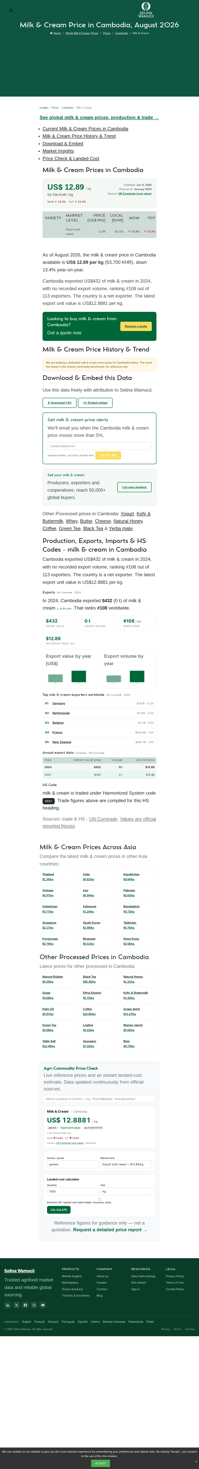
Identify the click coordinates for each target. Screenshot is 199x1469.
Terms (177, 1329)
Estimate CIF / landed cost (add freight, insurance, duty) (79, 1202)
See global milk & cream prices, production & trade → (99, 117)
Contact (102, 1289)
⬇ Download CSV (60, 402)
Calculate (59, 1209)
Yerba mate (121, 528)
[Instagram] (34, 1305)
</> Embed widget (95, 402)
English (26, 1321)
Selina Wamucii (19, 1270)
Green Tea (69, 528)
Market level (107, 1158)
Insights (44, 107)
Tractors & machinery (76, 1295)
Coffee (49, 528)
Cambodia (121, 33)
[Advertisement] (100, 65)
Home (57, 33)
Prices (107, 33)
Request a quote (136, 326)
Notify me (108, 455)
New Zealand (61, 742)
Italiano (95, 1321)
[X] (16, 1305)
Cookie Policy (175, 1289)
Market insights (72, 1276)
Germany (58, 703)
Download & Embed (63, 143)
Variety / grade (55, 1158)
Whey (71, 521)
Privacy (165, 1329)
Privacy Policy (175, 1276)
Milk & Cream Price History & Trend (79, 136)
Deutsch (53, 1321)
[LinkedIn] (7, 1305)
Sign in (135, 1289)
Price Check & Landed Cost (71, 158)
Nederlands (135, 1321)
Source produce (72, 1289)
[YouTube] (42, 1305)
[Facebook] (25, 1305)
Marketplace (70, 1282)
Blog (99, 1295)
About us (102, 1276)
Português (68, 1321)
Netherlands (61, 713)
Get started (138, 1282)
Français (39, 1321)
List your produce (134, 487)
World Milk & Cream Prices (81, 33)
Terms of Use (175, 1282)
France (57, 732)
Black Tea (93, 528)
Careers (102, 1282)
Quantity (52, 1185)
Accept (100, 1463)
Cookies (190, 1329)
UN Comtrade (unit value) (135, 193)
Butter (86, 521)
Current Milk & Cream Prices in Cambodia (85, 128)
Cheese (103, 521)
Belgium (58, 723)
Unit (102, 1185)
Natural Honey (127, 521)
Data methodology (143, 1276)
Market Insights (58, 151)
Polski (150, 1321)
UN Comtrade (103, 819)
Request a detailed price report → (110, 1229)
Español (83, 1321)
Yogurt (127, 513)
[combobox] (99, 1099)
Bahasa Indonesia (114, 1321)
